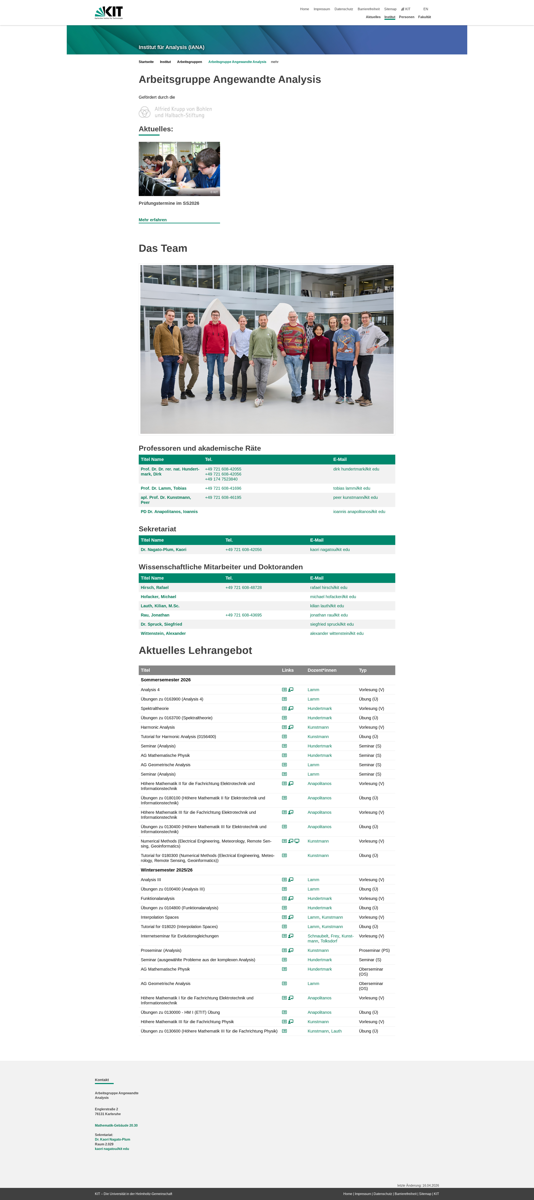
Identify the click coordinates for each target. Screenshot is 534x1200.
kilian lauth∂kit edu (327, 606)
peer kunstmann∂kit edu (355, 497)
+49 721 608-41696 (223, 488)
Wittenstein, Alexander (163, 633)
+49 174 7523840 (221, 479)
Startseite (146, 62)
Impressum (322, 9)
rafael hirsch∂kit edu (328, 587)
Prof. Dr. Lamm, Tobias (163, 488)
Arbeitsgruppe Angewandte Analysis (237, 62)
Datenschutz (344, 9)
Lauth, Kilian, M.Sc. (160, 606)
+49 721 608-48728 (243, 587)
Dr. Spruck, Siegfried (161, 624)
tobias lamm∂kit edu (351, 488)
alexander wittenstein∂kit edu (337, 633)
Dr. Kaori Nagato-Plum (112, 1139)
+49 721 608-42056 (223, 474)
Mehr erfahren (153, 220)
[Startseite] (437, 17)
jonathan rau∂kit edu (329, 615)
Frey (335, 936)
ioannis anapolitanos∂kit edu (359, 511)
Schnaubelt (318, 936)
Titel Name (152, 459)
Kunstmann (318, 727)
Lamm (313, 689)
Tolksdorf (329, 941)
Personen (406, 17)
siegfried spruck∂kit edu (332, 624)
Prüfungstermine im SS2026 (169, 203)
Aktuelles (373, 17)
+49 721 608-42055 (223, 469)
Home (304, 9)
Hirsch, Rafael (155, 587)
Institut (389, 17)
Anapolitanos (319, 783)
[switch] (437, 9)
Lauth (336, 1031)
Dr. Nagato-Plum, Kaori (163, 549)
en (425, 9)
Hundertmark (320, 708)
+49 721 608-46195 (223, 497)
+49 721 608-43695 (243, 615)
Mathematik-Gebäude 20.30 (116, 1125)
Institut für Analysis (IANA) (171, 47)
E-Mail (340, 459)
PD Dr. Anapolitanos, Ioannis (169, 511)
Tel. (208, 459)
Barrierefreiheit (369, 9)
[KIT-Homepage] (109, 12)
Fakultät (424, 17)
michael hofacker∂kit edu (333, 596)
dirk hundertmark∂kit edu (356, 469)
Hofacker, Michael (158, 596)
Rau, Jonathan (155, 615)
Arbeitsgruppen (189, 62)
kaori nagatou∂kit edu (330, 549)
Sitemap (390, 9)
